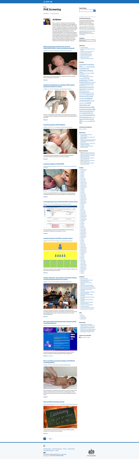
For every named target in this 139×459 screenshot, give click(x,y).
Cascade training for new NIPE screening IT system (58, 238)
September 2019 (83, 202)
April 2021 (82, 176)
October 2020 (83, 185)
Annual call (85, 66)
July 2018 (82, 222)
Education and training (84, 57)
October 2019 (83, 200)
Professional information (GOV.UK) (86, 51)
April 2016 (82, 258)
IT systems (89, 94)
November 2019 (83, 199)
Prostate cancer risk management (86, 304)
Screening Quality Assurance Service (87, 307)
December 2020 (83, 182)
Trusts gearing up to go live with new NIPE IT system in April (60, 201)
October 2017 (83, 234)
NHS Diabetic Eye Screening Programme (88, 287)
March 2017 (82, 243)
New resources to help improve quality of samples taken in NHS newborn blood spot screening (88, 140)
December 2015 (83, 264)
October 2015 (83, 267)
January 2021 (82, 180)
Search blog (82, 8)
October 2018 (83, 217)
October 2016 (83, 250)
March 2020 (82, 193)
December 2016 (83, 247)
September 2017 (83, 236)
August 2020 (82, 188)
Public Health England (54, 13)
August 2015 (82, 270)
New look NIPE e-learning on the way (53, 402)
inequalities (84, 93)
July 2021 (82, 172)
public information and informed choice (86, 105)
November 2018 (83, 216)
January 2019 (82, 213)
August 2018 (82, 220)
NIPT (92, 100)
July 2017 (82, 238)
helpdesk (91, 89)
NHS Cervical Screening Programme (87, 286)
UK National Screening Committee (86, 58)
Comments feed (83, 317)
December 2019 (83, 197)
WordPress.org (83, 318)
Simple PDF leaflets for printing (86, 54)
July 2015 (82, 271)
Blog (44, 7)
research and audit (85, 111)
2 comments (50, 355)
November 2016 (83, 248)
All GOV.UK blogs (47, 448)
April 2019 (82, 209)
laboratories (84, 96)
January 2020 (83, 196)
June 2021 (82, 173)
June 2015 (82, 272)
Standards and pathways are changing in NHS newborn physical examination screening (59, 85)
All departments (71, 448)
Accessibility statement (48, 450)
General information (84, 278)
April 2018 (82, 226)
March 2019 (82, 210)
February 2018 (83, 229)
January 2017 (82, 246)
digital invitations (87, 84)
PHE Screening (52, 9)
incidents (86, 91)
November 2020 (83, 183)
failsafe (82, 89)
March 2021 (82, 178)
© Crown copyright (91, 455)
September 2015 (83, 268)
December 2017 (83, 231)
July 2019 (82, 204)
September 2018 (83, 219)
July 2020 (82, 189)
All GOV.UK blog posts (57, 448)
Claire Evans (45, 404)
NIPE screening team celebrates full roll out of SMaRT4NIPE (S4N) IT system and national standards (58, 47)
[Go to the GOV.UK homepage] (47, 2)
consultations (84, 76)
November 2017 (83, 233)
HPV (81, 91)
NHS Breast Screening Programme (86, 285)
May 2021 (82, 175)
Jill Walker (45, 50)
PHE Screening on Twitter (85, 337)
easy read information (89, 85)
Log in (81, 314)
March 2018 (82, 227)
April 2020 (82, 192)
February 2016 (83, 261)
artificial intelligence (87, 73)
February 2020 (83, 195)
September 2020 (83, 186)
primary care (83, 103)
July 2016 (82, 254)
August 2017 (82, 237)
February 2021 (83, 179)
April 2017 (82, 241)
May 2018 (82, 224)
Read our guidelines (83, 128)
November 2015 (83, 265)
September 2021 (83, 169)
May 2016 (82, 257)
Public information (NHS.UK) (85, 52)
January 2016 (82, 263)
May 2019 (82, 207)
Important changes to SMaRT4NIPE (53, 164)
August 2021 (82, 170)
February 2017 (83, 244)
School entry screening (84, 306)
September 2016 (83, 251)
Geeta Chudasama (52, 166)
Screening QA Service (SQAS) (86, 55)
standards (87, 117)
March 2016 (82, 260)
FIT (87, 89)
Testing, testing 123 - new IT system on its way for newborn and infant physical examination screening (60, 278)
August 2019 (82, 203)
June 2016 (82, 256)
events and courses (86, 87)
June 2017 (82, 240)
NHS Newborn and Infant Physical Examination (63, 50)
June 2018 (82, 223)
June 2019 (82, 206)
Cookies (57, 450)
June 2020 (82, 190)
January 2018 (82, 230)
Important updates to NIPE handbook (54, 125)
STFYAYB (93, 117)
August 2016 (82, 253)
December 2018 (83, 214)
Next (50, 438)
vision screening (85, 121)
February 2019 (83, 212)
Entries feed (82, 315)
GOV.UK (65, 448)
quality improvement (87, 109)
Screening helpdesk (84, 47)
